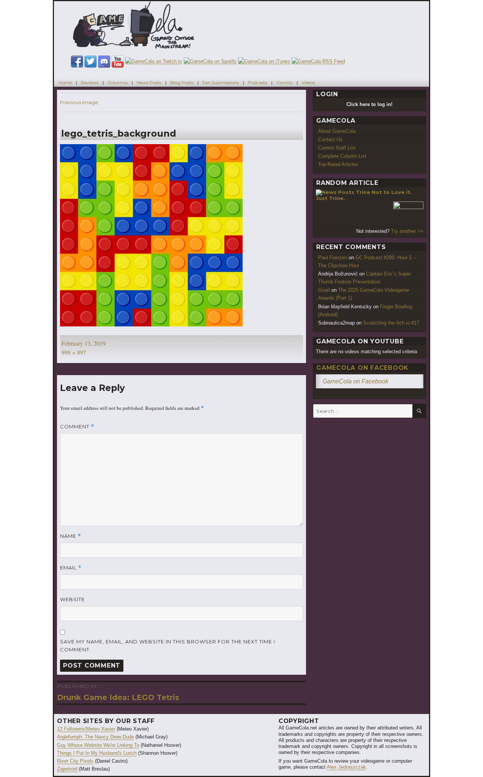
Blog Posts (181, 82)
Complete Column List (342, 156)
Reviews (89, 82)
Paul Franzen (332, 257)
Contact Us (330, 139)
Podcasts (257, 82)
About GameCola (336, 131)
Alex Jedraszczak (346, 767)
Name (70, 536)
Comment (77, 426)
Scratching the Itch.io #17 (391, 323)
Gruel (324, 290)
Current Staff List (336, 148)
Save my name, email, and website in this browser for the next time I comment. (167, 645)
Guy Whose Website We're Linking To (98, 745)
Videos (308, 82)
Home (65, 82)
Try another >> (407, 231)
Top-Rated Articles (338, 164)
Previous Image (79, 102)
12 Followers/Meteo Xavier (86, 729)
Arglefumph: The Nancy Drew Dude (95, 737)
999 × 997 (74, 352)
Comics (284, 82)
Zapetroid (67, 769)
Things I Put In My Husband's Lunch (97, 753)
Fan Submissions (220, 82)
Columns (118, 82)
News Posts (149, 82)
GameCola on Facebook (362, 367)
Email (71, 568)
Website (72, 599)
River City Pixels (75, 761)
